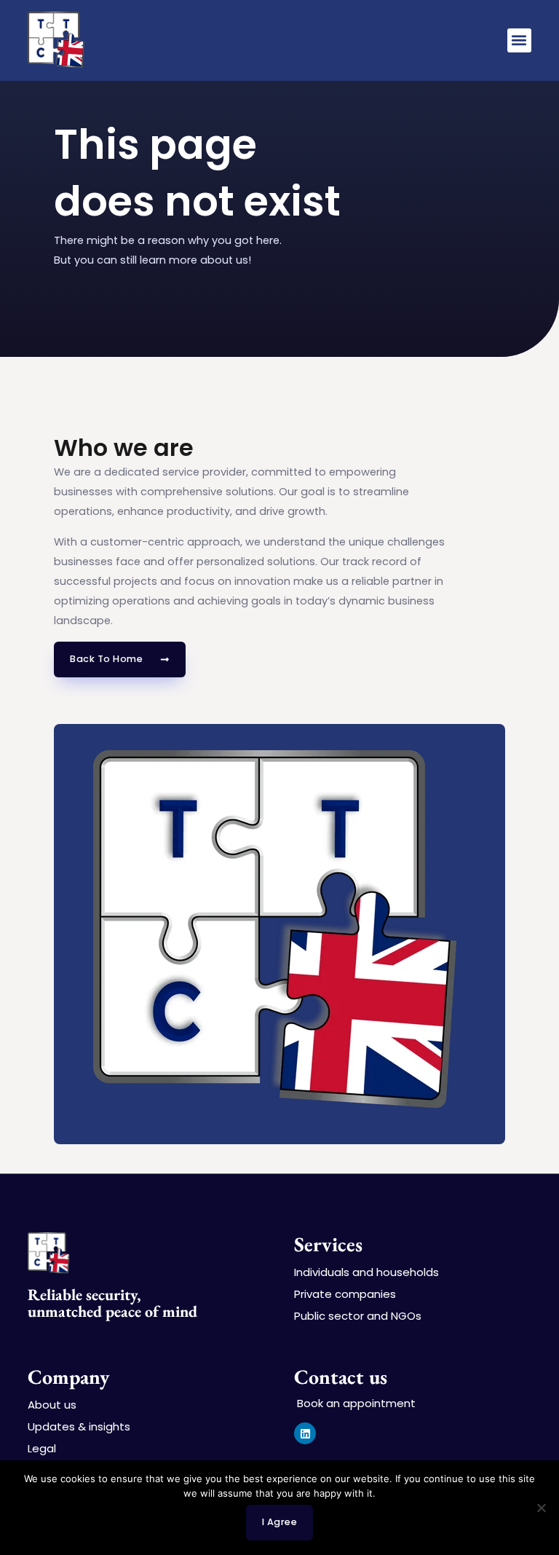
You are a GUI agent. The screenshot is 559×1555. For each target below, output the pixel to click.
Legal (42, 1448)
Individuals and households (366, 1272)
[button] (519, 40)
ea (121, 1311)
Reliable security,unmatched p (84, 1303)
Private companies (345, 1294)
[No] (541, 1507)
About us (52, 1405)
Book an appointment (355, 1403)
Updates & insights (79, 1427)
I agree (280, 1522)
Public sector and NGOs (357, 1316)
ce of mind (162, 1311)
